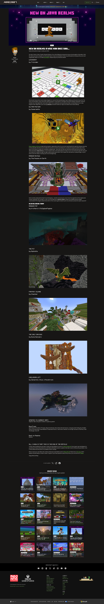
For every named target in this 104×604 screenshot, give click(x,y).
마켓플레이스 (65, 577)
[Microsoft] (84, 601)
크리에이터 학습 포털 (50, 586)
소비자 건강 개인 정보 (42, 601)
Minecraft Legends (50, 581)
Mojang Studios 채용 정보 (51, 587)
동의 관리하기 (22, 586)
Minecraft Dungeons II (50, 578)
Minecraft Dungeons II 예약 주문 (58, 6)
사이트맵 (64, 586)
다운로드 (64, 587)
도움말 (64, 583)
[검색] (93, 2)
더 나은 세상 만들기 (50, 589)
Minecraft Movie (49, 590)
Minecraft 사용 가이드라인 (14, 586)
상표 (52, 601)
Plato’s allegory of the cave (35, 146)
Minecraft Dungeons (50, 580)
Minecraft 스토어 (65, 578)
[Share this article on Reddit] (56, 463)
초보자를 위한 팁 (65, 582)
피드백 (64, 584)
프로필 (64, 592)
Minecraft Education (50, 582)
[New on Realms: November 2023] (58, 82)
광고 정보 (55, 601)
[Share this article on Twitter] (53, 463)
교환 (63, 594)
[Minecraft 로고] (10, 2)
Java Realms (46, 57)
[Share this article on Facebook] (60, 463)
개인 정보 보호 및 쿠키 (34, 601)
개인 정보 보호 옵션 (70, 601)
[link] (38, 568)
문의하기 (64, 589)
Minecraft (48, 577)
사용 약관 (48, 601)
